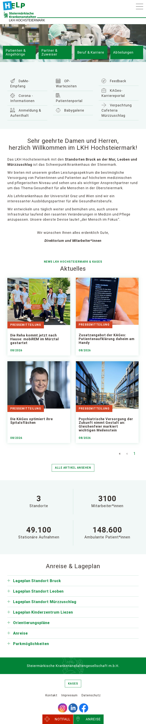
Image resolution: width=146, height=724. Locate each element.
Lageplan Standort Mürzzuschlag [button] (44, 601)
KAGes (73, 683)
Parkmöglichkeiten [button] (31, 643)
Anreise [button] (20, 633)
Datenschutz (91, 695)
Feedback (117, 81)
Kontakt (51, 695)
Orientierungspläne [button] (31, 622)
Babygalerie (73, 110)
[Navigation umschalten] (139, 6)
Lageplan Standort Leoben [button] (38, 591)
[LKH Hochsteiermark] (14, 5)
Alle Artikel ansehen (73, 467)
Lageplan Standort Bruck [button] (37, 580)
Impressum (69, 695)
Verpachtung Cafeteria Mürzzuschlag (117, 110)
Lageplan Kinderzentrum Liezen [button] (43, 612)
